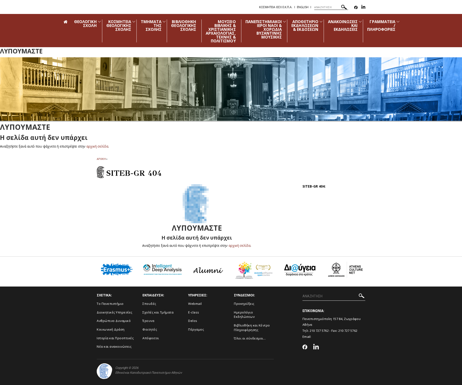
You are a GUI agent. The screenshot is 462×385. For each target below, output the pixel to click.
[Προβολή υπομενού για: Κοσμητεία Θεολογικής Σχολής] (133, 21)
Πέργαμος (196, 329)
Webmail (195, 303)
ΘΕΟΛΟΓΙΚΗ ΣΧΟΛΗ (85, 23)
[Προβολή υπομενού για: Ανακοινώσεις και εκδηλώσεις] (360, 21)
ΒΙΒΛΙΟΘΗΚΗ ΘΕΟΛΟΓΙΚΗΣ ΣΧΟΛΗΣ (183, 25)
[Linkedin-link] (363, 8)
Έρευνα (148, 321)
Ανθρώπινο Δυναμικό (114, 321)
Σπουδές (149, 303)
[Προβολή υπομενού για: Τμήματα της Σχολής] (164, 21)
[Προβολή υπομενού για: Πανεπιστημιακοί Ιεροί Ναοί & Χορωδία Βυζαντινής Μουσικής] (284, 21)
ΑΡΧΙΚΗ (101, 159)
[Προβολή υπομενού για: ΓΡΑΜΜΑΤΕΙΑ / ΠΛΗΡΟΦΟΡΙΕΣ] (398, 21)
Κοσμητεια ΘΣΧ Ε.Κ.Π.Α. (275, 7)
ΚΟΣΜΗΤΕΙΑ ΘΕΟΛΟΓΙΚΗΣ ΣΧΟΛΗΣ (118, 25)
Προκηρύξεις (244, 303)
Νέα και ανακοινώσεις (114, 346)
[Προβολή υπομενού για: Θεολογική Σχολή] (99, 21)
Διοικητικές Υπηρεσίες (114, 312)
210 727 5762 (319, 330)
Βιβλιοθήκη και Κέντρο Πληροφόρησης (252, 327)
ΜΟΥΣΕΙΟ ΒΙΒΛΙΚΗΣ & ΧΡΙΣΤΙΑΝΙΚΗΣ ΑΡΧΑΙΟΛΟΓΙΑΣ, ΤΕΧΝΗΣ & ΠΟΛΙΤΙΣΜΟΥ (221, 31)
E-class (193, 312)
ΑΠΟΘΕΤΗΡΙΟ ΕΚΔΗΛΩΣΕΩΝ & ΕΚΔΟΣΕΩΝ (304, 25)
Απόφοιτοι (150, 338)
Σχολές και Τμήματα (157, 312)
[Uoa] (104, 371)
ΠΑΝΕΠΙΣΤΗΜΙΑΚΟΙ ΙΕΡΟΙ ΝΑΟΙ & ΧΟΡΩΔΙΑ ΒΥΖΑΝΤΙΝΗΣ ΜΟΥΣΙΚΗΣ (263, 29)
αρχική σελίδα (97, 146)
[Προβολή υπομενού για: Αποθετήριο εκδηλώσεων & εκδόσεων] (321, 21)
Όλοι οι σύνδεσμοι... (250, 338)
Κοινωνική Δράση (111, 329)
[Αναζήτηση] (344, 8)
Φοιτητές (149, 329)
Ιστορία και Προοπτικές (115, 338)
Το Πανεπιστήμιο (110, 303)
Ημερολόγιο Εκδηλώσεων (244, 314)
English (302, 7)
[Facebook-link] (356, 8)
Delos (192, 321)
